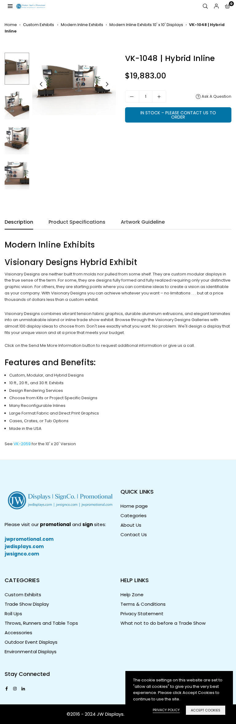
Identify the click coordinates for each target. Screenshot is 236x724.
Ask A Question (216, 96)
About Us (130, 525)
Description (19, 222)
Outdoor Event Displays (31, 642)
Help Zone (132, 594)
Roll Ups (13, 613)
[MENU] (10, 6)
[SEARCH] (205, 6)
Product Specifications (77, 222)
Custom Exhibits (39, 25)
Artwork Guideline (143, 222)
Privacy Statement (141, 613)
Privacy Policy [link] (166, 709)
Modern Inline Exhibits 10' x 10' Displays (146, 25)
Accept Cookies (205, 710)
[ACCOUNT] (216, 6)
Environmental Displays (31, 651)
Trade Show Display (27, 604)
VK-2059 (22, 444)
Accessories (18, 632)
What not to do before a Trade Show (163, 623)
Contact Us (133, 534)
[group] (74, 84)
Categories (133, 515)
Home (11, 25)
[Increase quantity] (159, 96)
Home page (134, 506)
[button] (227, 6)
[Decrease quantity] (132, 96)
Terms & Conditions (143, 604)
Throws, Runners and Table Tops (41, 623)
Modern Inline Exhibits (82, 25)
